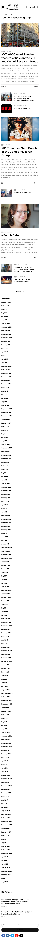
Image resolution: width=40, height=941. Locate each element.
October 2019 (5, 654)
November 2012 (6, 412)
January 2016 (5, 526)
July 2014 (4, 480)
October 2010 (5, 330)
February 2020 (6, 668)
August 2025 (5, 867)
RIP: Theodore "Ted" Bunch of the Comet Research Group (19, 151)
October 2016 (5, 551)
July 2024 (4, 842)
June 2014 (4, 476)
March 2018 (5, 601)
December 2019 (6, 661)
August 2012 (5, 405)
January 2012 (5, 380)
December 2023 (6, 825)
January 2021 (5, 707)
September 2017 (6, 590)
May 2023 (4, 803)
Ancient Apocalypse (22, 108)
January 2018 (5, 594)
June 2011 (4, 359)
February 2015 (6, 498)
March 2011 (4, 348)
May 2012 (4, 394)
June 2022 (4, 768)
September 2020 (6, 693)
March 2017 (5, 569)
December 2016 (6, 558)
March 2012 (5, 387)
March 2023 (5, 796)
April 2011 (4, 352)
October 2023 (5, 818)
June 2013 (4, 437)
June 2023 (4, 807)
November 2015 (6, 519)
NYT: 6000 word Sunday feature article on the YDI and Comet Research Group (19, 58)
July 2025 (4, 864)
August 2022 (5, 775)
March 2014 (5, 466)
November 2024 (6, 853)
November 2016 (6, 554)
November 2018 (6, 622)
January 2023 (5, 789)
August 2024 (5, 846)
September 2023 (6, 814)
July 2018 (4, 615)
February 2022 (6, 754)
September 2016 (6, 547)
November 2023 (6, 821)
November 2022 (6, 786)
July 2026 (4, 882)
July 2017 (4, 583)
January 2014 (5, 462)
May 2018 (4, 608)
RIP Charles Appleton (22, 192)
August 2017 (5, 586)
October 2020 (5, 697)
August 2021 (5, 732)
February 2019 (6, 633)
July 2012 (4, 402)
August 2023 (5, 810)
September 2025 (6, 871)
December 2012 (6, 416)
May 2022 (4, 764)
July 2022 (4, 771)
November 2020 (6, 700)
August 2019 (5, 647)
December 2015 (6, 522)
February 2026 (6, 874)
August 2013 (5, 444)
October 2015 (5, 515)
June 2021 (4, 725)
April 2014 (4, 469)
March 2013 (5, 426)
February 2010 (6, 302)
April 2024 (4, 839)
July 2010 (4, 320)
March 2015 (5, 501)
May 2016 (4, 533)
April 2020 (4, 675)
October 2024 (6, 850)
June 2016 (4, 537)
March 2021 (5, 714)
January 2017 (5, 562)
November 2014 (6, 490)
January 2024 (5, 828)
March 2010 (5, 305)
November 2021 (6, 743)
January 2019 (5, 629)
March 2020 (5, 672)
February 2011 (5, 345)
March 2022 (5, 757)
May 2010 (4, 313)
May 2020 (4, 679)
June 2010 (4, 316)
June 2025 (4, 860)
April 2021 (4, 718)
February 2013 (6, 423)
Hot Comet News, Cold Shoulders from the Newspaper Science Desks (24, 98)
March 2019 (5, 636)
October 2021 (5, 739)
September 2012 (6, 409)
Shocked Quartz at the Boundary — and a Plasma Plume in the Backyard (24, 269)
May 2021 (4, 722)
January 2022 (5, 750)
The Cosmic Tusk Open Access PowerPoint (23, 280)
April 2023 (4, 800)
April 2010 (4, 309)
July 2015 (4, 512)
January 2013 (5, 419)
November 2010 (6, 334)
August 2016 (5, 544)
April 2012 (4, 391)
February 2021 (6, 711)
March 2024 (5, 835)
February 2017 (6, 565)
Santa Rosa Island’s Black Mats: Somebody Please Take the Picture (18, 913)
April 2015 (4, 505)
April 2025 (4, 857)
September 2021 (6, 736)
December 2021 (6, 746)
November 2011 (6, 373)
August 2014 (5, 483)
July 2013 (4, 441)
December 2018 (6, 626)
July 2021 (4, 729)
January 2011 (5, 341)
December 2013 (6, 458)
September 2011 (6, 366)
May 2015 (4, 508)
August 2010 (5, 323)
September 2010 (6, 327)
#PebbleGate (10, 235)
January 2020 (5, 665)
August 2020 (5, 690)
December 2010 (6, 337)
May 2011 (4, 355)
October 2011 (5, 370)
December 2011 (6, 377)
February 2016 (6, 530)
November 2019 (6, 658)
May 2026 (4, 878)
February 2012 (6, 384)
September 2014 (6, 487)
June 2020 (4, 682)
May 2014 (4, 473)
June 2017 (4, 579)
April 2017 (4, 572)
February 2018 (6, 597)
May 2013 (4, 434)
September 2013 (6, 448)
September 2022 (6, 778)
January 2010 (5, 298)
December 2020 (6, 704)
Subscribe (20, 930)
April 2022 (4, 761)
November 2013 (6, 455)
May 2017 (4, 576)
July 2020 (4, 686)
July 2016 (4, 540)
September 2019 (6, 650)
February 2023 (6, 793)
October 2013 (5, 451)
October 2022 (5, 782)
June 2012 (4, 398)
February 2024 (6, 832)
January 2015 (5, 494)
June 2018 (4, 611)
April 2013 (4, 430)
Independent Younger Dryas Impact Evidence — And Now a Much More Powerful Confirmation (15, 902)
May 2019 (4, 643)
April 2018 (4, 604)
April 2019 (4, 640)
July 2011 (4, 362)
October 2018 (5, 618)
